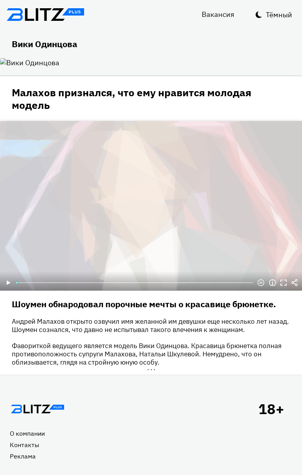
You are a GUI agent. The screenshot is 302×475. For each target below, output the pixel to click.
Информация (272, 282)
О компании (27, 433)
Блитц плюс (45, 14)
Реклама (23, 456)
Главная (37, 409)
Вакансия (218, 14)
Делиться (294, 282)
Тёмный (279, 14)
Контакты (24, 445)
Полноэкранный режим (283, 282)
